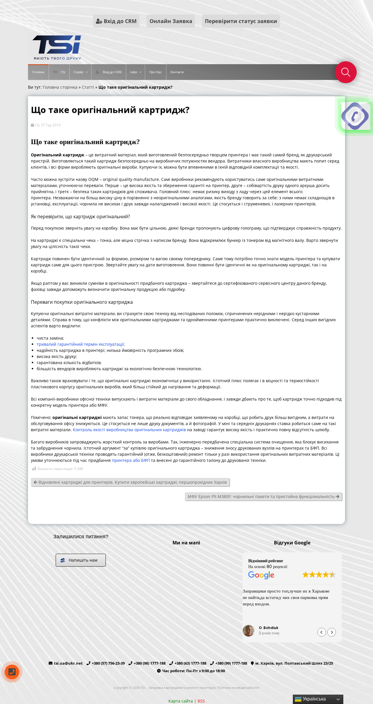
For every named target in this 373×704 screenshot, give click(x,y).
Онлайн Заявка (170, 21)
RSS (201, 701)
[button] (331, 632)
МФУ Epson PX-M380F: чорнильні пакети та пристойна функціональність (262, 496)
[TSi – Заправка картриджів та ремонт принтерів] (56, 61)
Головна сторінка (60, 87)
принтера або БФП (131, 460)
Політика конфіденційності (238, 687)
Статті (88, 87)
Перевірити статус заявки (241, 21)
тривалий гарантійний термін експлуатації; (81, 344)
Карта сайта (180, 701)
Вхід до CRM (119, 21)
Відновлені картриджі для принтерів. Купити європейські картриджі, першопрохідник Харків (132, 482)
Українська (314, 698)
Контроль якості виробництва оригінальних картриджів (129, 429)
